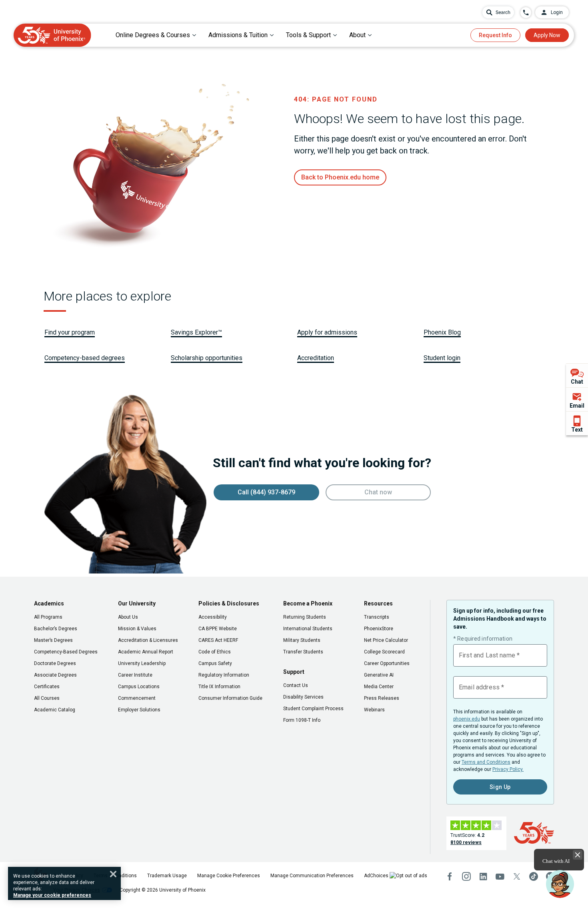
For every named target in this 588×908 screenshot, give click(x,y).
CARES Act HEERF (218, 640)
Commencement (137, 698)
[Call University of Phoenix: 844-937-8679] (525, 12)
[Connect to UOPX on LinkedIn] (483, 876)
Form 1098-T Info (301, 720)
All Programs (48, 617)
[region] (64, 883)
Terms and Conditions (486, 762)
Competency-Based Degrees (66, 652)
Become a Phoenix (307, 603)
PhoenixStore (378, 628)
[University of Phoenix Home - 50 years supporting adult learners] (52, 35)
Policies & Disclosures (228, 603)
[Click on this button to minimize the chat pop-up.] (577, 855)
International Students (307, 628)
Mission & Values (137, 628)
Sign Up (500, 787)
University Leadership (142, 663)
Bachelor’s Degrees (55, 628)
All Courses (47, 698)
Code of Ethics (214, 652)
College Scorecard (384, 652)
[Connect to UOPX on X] (516, 876)
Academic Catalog (54, 710)
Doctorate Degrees (55, 663)
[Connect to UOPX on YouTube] (500, 876)
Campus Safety (215, 663)
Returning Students (304, 617)
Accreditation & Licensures (148, 640)
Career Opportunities (387, 663)
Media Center (379, 686)
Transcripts (376, 617)
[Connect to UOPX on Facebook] (449, 876)
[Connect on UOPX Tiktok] (533, 876)
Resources (378, 603)
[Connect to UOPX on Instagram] (466, 876)
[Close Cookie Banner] (113, 874)
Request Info (495, 35)
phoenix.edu (466, 719)
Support (293, 672)
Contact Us (295, 685)
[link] (340, 177)
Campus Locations (139, 686)
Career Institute (135, 675)
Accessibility (212, 617)
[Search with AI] (498, 12)
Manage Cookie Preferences (228, 875)
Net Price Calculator (386, 640)
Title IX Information (219, 686)
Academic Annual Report (145, 652)
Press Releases (381, 698)
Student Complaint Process (313, 708)
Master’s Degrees (53, 640)
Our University (137, 603)
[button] (560, 884)
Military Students (301, 640)
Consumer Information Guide (230, 698)
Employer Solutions (139, 710)
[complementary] (577, 399)
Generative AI (379, 675)
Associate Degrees (55, 675)
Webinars (374, 710)
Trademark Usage (167, 875)
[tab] (156, 35)
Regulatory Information (223, 675)
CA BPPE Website (217, 628)
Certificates (47, 686)
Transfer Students (303, 652)
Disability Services (303, 697)
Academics (49, 603)
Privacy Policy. (508, 769)
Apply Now (547, 35)
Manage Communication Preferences (312, 875)
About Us (128, 617)
